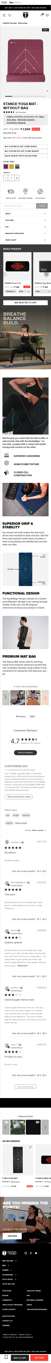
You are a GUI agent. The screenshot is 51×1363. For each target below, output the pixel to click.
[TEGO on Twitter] (36, 1253)
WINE (6, 167)
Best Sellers (7, 1261)
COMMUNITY (7, 1300)
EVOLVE (5, 1295)
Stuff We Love (8, 1284)
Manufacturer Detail (14, 233)
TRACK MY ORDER (34, 1291)
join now (12, 1236)
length (16, 815)
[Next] (46, 274)
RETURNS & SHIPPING (35, 1300)
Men (4, 1265)
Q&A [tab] (32, 716)
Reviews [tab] (21, 716)
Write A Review (25, 752)
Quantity (6, 173)
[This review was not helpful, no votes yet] (43, 871)
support (9, 823)
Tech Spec (9, 220)
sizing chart (10, 240)
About (8, 213)
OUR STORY (7, 1291)
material (26, 815)
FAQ (6, 227)
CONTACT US (7, 1321)
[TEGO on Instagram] (25, 1253)
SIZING (29, 1305)
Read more (23, 965)
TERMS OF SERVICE (9, 1334)
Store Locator (8, 1309)
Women (5, 1270)
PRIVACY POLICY (25, 1334)
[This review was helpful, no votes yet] (38, 871)
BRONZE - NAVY (17, 167)
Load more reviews (25, 1086)
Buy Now (39, 1357)
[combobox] (35, 830)
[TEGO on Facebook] (31, 1253)
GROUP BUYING (8, 1316)
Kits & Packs (7, 1279)
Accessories (7, 1275)
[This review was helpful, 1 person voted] (38, 919)
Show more (21, 823)
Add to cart (20, 1358)
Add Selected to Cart (25, 302)
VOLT (12, 167)
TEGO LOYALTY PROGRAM (12, 1305)
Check (42, 206)
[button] (6, 697)
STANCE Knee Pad (13, 283)
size (7, 815)
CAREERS (6, 1325)
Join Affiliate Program (37, 1309)
